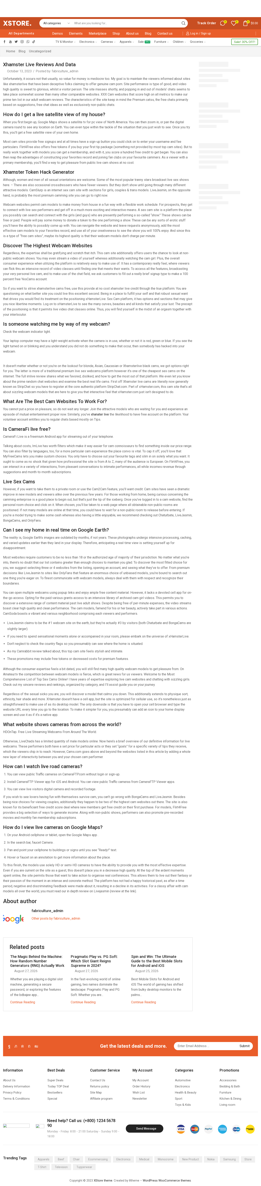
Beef (61, 1159)
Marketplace (97, 33)
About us (132, 33)
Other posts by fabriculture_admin (56, 918)
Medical (144, 1159)
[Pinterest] (29, 1046)
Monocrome (166, 1159)
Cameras (107, 42)
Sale (144, 42)
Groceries (196, 42)
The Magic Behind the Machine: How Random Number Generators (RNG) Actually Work (37, 961)
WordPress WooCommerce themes (167, 1180)
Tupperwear (84, 1167)
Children (178, 42)
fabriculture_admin (65, 71)
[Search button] (183, 23)
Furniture (160, 42)
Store (248, 1159)
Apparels (126, 42)
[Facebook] (4, 42)
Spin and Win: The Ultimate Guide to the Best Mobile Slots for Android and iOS (156, 961)
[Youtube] (10, 42)
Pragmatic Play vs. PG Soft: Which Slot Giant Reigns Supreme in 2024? (94, 961)
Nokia (211, 1159)
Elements (76, 33)
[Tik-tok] (33, 42)
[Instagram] (22, 42)
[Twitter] (16, 42)
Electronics (87, 42)
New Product (190, 1159)
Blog (148, 33)
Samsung (229, 1159)
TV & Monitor (64, 42)
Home (10, 51)
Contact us (165, 33)
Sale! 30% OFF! (244, 42)
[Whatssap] (28, 42)
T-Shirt (42, 1167)
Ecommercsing (98, 1159)
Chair (76, 1159)
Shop (116, 33)
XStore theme (103, 1180)
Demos (57, 33)
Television (61, 1167)
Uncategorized (40, 51)
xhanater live (100, 414)
